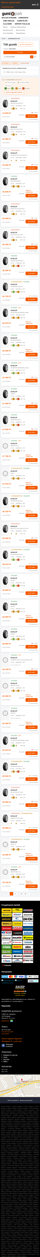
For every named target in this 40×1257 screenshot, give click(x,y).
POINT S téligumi (33, 1204)
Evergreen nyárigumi (12, 1139)
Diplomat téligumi (22, 1134)
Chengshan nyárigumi (13, 1125)
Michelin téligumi (6, 1186)
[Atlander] (17, 910)
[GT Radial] (7, 933)
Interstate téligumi (6, 1163)
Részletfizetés (20, 33)
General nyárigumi (12, 1147)
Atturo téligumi (24, 1114)
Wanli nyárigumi (15, 1249)
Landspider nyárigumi (13, 1173)
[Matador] (17, 942)
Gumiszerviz (23, 18)
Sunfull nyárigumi (11, 1230)
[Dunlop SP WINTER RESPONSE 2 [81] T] (5, 368)
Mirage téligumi (12, 1188)
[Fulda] (17, 928)
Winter (12, 473)
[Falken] (28, 924)
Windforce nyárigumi (25, 1250)
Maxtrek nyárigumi (6, 1182)
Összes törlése (25, 63)
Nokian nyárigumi (33, 1193)
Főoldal (3, 38)
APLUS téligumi (33, 1108)
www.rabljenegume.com (20, 999)
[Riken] (28, 947)
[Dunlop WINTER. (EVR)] (5, 686)
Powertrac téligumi (19, 1206)
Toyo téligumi (34, 1236)
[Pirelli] (17, 947)
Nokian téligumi (23, 1193)
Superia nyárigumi (33, 1230)
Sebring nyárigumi (18, 1219)
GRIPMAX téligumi (26, 1152)
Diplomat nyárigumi (33, 1134)
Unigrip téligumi (5, 1241)
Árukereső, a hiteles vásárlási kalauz (20, 994)
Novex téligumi (29, 1195)
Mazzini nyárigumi (11, 1184)
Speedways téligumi (7, 1223)
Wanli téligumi (5, 1249)
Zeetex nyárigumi (22, 1254)
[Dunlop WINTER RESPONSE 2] (5, 261)
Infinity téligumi (23, 1162)
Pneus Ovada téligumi (7, 1204)
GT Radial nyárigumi (26, 1154)
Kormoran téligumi (6, 1169)
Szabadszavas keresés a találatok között (14, 68)
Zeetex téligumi (12, 1254)
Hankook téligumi (6, 1158)
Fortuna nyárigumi (23, 1143)
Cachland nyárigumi (7, 1123)
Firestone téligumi (28, 1141)
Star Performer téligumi (21, 1224)
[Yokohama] (7, 965)
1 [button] (11, 894)
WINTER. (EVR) (15, 685)
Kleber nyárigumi (33, 1167)
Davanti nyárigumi (23, 1130)
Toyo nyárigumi (5, 1237)
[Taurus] (7, 956)
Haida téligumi (23, 1156)
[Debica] (7, 924)
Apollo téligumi (17, 1110)
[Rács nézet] (35, 56)
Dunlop (14, 101)
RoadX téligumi (5, 1213)
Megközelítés (6, 1021)
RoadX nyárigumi (17, 1213)
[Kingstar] (7, 938)
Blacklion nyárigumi (32, 1119)
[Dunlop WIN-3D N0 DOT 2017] (5, 129)
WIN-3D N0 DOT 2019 (17, 234)
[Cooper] (17, 919)
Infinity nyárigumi (33, 1162)
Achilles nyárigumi (17, 1106)
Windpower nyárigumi (13, 1252)
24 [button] (21, 894)
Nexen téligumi (23, 1191)
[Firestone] (7, 928)
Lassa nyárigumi (22, 1175)
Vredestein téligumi (25, 1245)
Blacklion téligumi (20, 1119)
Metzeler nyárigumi (33, 1184)
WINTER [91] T (15, 445)
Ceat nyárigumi (26, 1123)
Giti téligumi (34, 1149)
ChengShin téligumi (25, 1125)
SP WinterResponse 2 (17, 286)
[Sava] (7, 952)
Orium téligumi (17, 1199)
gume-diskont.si (6, 1001)
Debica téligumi (17, 1132)
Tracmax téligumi (16, 1237)
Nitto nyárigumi (13, 1193)
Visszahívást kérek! (7, 1032)
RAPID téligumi (17, 1210)
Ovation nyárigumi (12, 1200)
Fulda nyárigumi (28, 1145)
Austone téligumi (6, 1115)
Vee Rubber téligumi (14, 1243)
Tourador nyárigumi (24, 1236)
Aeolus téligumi (28, 1106)
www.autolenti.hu (6, 999)
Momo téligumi (16, 1189)
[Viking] (7, 961)
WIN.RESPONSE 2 (16, 181)
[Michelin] (28, 942)
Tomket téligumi (5, 1234)
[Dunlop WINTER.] (5, 713)
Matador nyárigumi (23, 1180)
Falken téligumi (23, 1139)
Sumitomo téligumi (33, 1226)
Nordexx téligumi (6, 1195)
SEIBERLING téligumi (31, 1219)
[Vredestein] (17, 961)
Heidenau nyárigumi (7, 1160)
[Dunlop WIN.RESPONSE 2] (5, 181)
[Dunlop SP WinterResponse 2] (5, 287)
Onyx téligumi (12, 1197)
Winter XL (13, 844)
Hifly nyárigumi (28, 1160)
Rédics (5, 1061)
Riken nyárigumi (10, 1212)
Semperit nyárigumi (32, 1221)
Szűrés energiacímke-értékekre (14, 92)
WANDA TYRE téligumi (15, 1247)
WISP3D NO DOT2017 (17, 103)
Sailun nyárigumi (12, 1217)
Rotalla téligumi (28, 1213)
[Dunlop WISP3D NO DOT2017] (5, 103)
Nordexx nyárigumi (18, 1195)
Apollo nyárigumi (29, 1110)
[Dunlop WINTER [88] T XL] (5, 872)
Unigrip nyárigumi (16, 1241)
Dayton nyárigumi (6, 1132)
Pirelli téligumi (5, 1202)
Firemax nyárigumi (16, 1141)
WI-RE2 (13, 394)
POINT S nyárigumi (6, 1206)
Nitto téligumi (4, 1193)
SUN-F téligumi (18, 1228)
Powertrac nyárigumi (32, 1206)
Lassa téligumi (12, 1175)
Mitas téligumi (34, 1188)
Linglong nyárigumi (12, 1178)
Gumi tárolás (8, 21)
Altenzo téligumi (12, 1108)
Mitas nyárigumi (5, 1189)
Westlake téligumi (27, 1249)
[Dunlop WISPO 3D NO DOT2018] (5, 209)
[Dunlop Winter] (5, 473)
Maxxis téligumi (17, 1182)
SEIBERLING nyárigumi (7, 1221)
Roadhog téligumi (21, 1212)
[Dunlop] (17, 924)
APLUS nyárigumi (6, 1110)
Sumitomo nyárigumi (7, 1228)
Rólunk (5, 27)
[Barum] (7, 915)
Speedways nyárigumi (20, 1223)
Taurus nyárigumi (15, 1232)
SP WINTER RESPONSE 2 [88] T (20, 312)
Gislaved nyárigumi (24, 1149)
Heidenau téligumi (32, 1158)
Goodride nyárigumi (26, 1151)
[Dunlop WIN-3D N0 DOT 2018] (5, 792)
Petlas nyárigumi (33, 1200)
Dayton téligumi (33, 1130)
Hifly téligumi (18, 1160)
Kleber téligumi (23, 1167)
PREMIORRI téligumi (7, 1208)
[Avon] (28, 910)
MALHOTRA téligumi (25, 1178)
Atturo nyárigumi (33, 1114)
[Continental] (7, 919)
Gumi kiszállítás (8, 33)
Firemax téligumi (5, 1141)
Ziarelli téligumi (11, 1256)
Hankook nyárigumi (19, 1158)
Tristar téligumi (23, 1239)
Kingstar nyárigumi (12, 1167)
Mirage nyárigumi (24, 1188)
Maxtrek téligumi (33, 1180)
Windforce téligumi (13, 1250)
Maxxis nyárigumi (28, 1182)
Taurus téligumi (5, 1232)
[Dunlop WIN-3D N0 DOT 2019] (5, 235)
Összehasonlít (34, 119)
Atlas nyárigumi (14, 1114)
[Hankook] (17, 933)
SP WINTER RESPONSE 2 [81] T (20, 368)
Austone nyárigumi (18, 1115)
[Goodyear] (28, 928)
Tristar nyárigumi (33, 1239)
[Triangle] (17, 956)
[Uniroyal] (28, 956)
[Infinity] (28, 933)
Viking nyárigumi (12, 1245)
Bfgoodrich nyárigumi (7, 1119)
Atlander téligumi (21, 1112)
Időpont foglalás (22, 24)
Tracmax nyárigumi (27, 1237)
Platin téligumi (24, 1202)
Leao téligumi (18, 1176)
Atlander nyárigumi (32, 1112)
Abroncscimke (20, 30)
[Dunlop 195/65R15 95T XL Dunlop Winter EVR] (5, 660)
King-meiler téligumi (13, 1165)
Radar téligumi (33, 1208)
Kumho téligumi (29, 1169)
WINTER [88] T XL (16, 872)
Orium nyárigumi (28, 1199)
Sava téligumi (23, 1217)
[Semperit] (17, 952)
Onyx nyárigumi (22, 1197)
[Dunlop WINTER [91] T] (5, 446)
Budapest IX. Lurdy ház (10, 1055)
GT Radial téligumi (13, 1154)
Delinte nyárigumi (11, 1134)
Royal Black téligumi (14, 1215)
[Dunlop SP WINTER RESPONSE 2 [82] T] (5, 741)
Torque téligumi (28, 1234)
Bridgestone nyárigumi (20, 1121)
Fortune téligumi (33, 1143)
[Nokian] (7, 947)
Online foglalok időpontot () (12, 1039)
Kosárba (32, 116)
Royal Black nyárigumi (27, 1215)
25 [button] (25, 894)
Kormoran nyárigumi (18, 1169)
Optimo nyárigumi (6, 1199)
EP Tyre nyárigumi (25, 1138)
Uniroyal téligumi (28, 1241)
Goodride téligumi (15, 1151)
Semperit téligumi (21, 1221)
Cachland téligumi (33, 1121)
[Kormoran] (28, 938)
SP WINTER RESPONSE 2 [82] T (20, 740)
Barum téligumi (12, 1117)
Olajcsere (7, 24)
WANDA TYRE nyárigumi (30, 1247)
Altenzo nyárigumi (23, 1108)
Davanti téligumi (12, 1130)
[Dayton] (28, 919)
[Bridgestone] (28, 915)
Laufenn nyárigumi (6, 1176)
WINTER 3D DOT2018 (17, 818)
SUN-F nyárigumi (29, 1228)
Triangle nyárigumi (12, 1239)
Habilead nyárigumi (12, 1156)
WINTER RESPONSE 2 (17, 260)
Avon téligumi (30, 1115)
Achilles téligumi (6, 1106)
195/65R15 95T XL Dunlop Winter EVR (21, 660)
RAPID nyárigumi (29, 1210)
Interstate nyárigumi (18, 1163)
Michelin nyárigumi (17, 1186)
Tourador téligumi (13, 1236)
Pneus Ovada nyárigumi (21, 1204)
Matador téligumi (12, 1180)
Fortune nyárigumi (6, 1145)
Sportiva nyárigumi (6, 1224)
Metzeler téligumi (22, 1184)
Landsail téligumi (13, 1171)
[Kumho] (7, 942)
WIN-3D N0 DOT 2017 (17, 129)
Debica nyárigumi (28, 1132)
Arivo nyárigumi (11, 1112)
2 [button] (15, 894)
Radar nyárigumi (6, 1210)
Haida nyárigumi (33, 1156)
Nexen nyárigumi (33, 1191)
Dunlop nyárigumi (17, 1136)
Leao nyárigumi (27, 1176)
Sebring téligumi (6, 1219)
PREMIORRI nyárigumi (21, 1208)
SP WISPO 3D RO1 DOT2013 (19, 155)
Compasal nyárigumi (25, 1127)
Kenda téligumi (29, 1163)
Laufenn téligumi (33, 1175)
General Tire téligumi (25, 1147)
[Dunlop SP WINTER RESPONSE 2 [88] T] (5, 313)
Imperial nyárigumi (12, 1162)
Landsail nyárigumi (25, 1171)
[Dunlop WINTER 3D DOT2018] (5, 818)
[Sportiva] (28, 952)
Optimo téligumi (33, 1197)
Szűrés (21, 52)
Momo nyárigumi (27, 1189)
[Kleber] (17, 938)
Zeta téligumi (31, 1254)
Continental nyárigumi (14, 1128)
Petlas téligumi (23, 1200)
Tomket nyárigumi (17, 1234)
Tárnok (5, 1057)
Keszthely (6, 1059)
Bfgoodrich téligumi (32, 1117)
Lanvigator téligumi (26, 1173)
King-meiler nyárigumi (27, 1165)
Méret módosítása (27, 44)
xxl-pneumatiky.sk (17, 1001)
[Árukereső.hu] (20, 991)
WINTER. (13, 713)
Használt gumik (8, 30)
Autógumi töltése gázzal (18, 27)
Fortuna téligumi (12, 1143)
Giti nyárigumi (5, 1151)
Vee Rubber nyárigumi (27, 1243)
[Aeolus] (7, 910)
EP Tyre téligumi (13, 1138)
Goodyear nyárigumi (13, 1152)
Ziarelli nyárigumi (22, 1256)
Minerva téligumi (28, 1186)
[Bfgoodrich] (17, 915)
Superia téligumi (22, 1230)
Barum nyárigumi (22, 1117)
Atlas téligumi (5, 1114)
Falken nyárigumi (33, 1139)
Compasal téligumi (13, 1127)
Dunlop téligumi (6, 1136)
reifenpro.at (31, 999)
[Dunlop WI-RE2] (5, 394)
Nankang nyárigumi (12, 1191)
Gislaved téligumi (13, 1149)
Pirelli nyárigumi (14, 1202)
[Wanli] (28, 961)
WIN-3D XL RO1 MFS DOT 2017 (20, 528)
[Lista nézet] (31, 56)
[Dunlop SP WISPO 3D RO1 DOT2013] (5, 155)
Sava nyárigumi (33, 1217)
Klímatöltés (22, 21)
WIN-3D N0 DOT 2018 (17, 792)
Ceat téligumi (17, 1123)
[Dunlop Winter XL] (5, 844)
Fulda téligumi (17, 1145)
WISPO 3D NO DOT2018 (17, 209)
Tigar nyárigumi (34, 1232)
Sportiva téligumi (33, 1223)
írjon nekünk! (5, 1034)
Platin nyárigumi (33, 1202)
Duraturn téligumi (28, 1136)
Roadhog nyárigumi (32, 1212)
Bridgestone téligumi (7, 1121)
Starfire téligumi (11, 1226)
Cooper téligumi (28, 1128)
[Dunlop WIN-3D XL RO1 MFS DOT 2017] (5, 529)
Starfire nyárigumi (22, 1226)
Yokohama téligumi (26, 1252)
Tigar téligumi (25, 1232)
